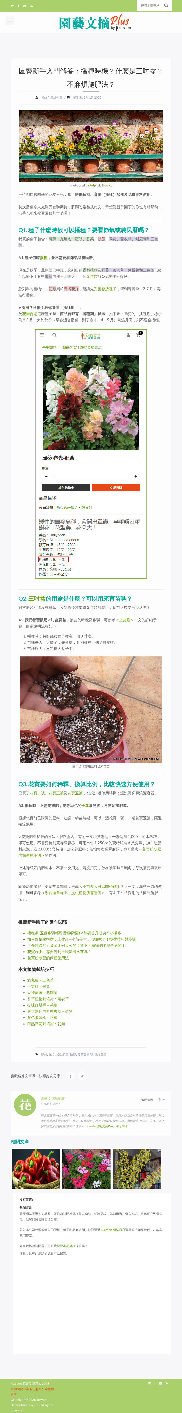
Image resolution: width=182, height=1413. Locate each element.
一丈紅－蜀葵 (38, 986)
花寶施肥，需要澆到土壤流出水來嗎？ (59, 951)
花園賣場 (29, 313)
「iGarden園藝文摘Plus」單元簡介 (105, 1126)
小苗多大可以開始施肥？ (103, 886)
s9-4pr (92, 185)
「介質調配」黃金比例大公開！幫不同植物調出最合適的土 (76, 945)
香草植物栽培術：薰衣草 (48, 998)
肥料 (44, 1055)
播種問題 (100, 1055)
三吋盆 (37, 598)
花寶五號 (75, 793)
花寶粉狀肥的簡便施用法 (48, 957)
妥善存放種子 (105, 288)
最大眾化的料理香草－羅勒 (50, 1011)
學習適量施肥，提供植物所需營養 (73, 892)
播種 (43, 257)
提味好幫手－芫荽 (42, 1005)
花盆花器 (55, 1055)
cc (110, 185)
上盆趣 (124, 619)
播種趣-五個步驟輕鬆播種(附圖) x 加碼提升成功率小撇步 (74, 933)
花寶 (65, 1055)
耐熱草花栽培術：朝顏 (46, 1023)
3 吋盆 (92, 276)
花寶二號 (37, 793)
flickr (105, 185)
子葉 (85, 805)
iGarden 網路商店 (113, 1230)
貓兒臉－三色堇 (40, 980)
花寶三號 (56, 793)
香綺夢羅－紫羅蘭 (42, 992)
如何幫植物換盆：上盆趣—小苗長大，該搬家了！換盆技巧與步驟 (81, 939)
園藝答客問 (85, 1055)
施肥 (73, 1055)
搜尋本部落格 (66, 1246)
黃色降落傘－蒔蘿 (42, 1017)
